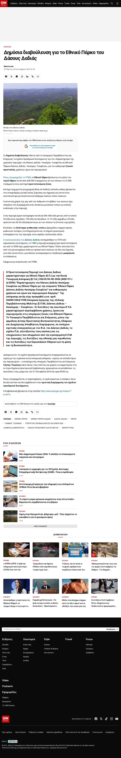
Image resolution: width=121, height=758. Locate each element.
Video (95, 3)
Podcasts (7, 686)
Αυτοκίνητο (87, 3)
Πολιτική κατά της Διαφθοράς (78, 732)
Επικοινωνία (97, 732)
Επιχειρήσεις (28, 653)
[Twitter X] (101, 718)
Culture (47, 645)
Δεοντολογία (20, 732)
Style (55, 3)
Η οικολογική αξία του (21, 240)
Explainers (90, 653)
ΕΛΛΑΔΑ (7, 47)
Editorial (89, 645)
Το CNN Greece (8, 705)
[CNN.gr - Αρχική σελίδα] (5, 719)
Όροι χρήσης (7, 732)
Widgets (5, 697)
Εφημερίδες (104, 3)
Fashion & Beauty (51, 649)
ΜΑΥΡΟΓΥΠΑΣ (68, 428)
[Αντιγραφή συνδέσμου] (32, 76)
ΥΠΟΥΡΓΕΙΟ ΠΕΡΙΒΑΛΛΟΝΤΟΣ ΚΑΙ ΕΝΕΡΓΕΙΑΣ (44, 423)
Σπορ (73, 3)
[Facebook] (96, 718)
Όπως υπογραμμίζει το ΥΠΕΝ (17, 177)
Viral (4, 669)
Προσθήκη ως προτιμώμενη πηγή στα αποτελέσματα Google (42, 147)
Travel (66, 3)
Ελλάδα (41, 3)
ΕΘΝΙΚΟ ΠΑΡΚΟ (21, 419)
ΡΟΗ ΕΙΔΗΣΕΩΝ (12, 443)
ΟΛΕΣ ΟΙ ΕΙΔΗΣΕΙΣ (40, 526)
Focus (60, 3)
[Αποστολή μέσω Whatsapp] (22, 76)
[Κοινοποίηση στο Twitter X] (11, 76)
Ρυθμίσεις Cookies (36, 732)
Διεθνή (26, 660)
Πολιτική (22, 3)
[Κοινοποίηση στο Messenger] (16, 76)
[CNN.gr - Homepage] (3, 3)
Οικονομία (32, 3)
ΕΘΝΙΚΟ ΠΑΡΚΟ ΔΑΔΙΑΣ (41, 419)
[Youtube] (116, 718)
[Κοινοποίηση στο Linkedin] (27, 76)
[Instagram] (111, 718)
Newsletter (6, 702)
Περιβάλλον (7, 665)
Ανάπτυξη (27, 645)
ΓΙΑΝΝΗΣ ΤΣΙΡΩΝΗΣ (13, 423)
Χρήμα (25, 649)
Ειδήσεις (14, 3)
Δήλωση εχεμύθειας (55, 732)
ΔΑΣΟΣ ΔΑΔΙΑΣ (60, 419)
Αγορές (26, 657)
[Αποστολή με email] (38, 76)
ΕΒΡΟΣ (74, 419)
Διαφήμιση (110, 732)
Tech (78, 3)
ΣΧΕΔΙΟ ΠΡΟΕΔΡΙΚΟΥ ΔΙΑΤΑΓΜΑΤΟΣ (43, 428)
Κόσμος (48, 3)
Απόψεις (89, 649)
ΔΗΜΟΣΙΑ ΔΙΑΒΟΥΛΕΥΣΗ (14, 428)
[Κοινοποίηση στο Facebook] (6, 76)
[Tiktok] (106, 718)
